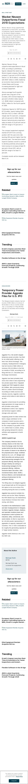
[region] (14, 777)
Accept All (14, 780)
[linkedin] (11, 59)
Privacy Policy (19, 776)
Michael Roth (14, 314)
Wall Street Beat (7, 12)
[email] (19, 59)
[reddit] (17, 59)
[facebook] (8, 59)
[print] (25, 59)
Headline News (6, 286)
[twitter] (14, 59)
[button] (3, 4)
